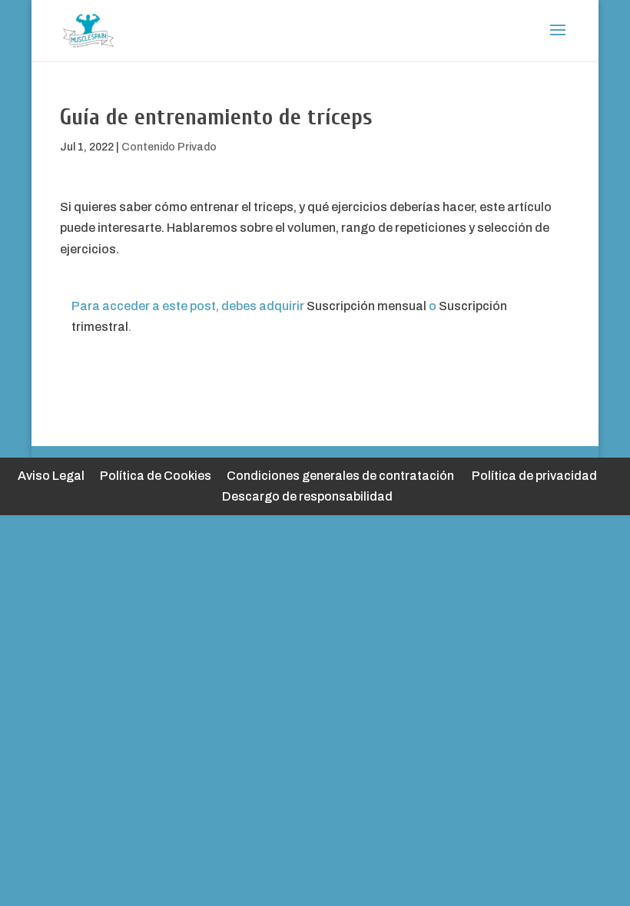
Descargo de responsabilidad (307, 496)
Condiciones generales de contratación (340, 475)
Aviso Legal (51, 475)
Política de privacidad (534, 475)
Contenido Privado (169, 147)
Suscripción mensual (366, 305)
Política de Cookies (155, 475)
